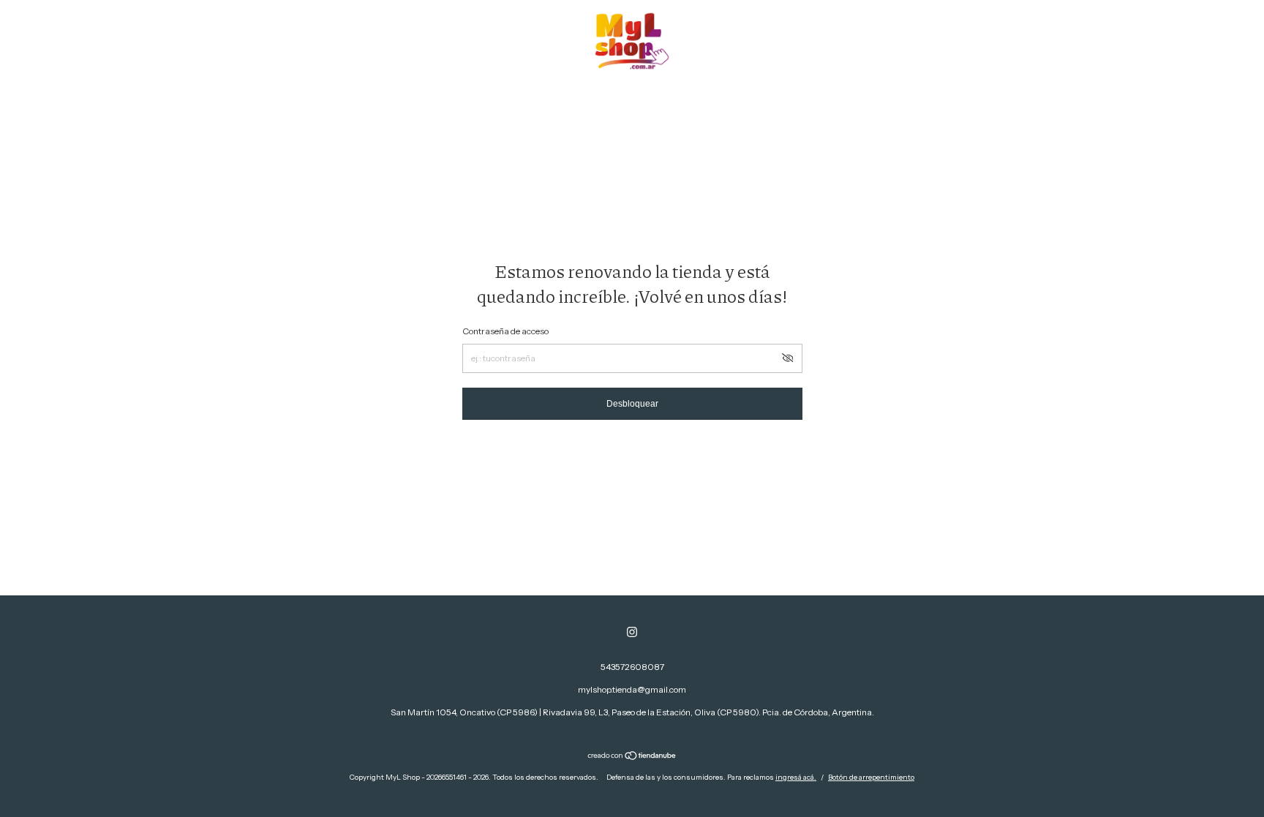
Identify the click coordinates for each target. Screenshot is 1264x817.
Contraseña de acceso (505, 330)
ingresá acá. (795, 777)
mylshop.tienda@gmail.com (632, 689)
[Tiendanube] (632, 757)
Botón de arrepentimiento (871, 777)
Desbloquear (632, 404)
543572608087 (632, 666)
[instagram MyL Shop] (632, 632)
